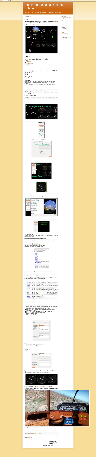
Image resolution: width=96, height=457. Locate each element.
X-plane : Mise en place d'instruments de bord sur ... (67, 24)
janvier (64, 28)
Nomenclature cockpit (65, 33)
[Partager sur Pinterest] (41, 433)
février (64, 27)
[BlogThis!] (39, 433)
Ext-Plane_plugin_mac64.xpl (29, 63)
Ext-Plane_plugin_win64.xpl (29, 65)
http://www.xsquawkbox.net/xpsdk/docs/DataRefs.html (32, 244)
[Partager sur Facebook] (40, 433)
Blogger (51, 445)
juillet (64, 26)
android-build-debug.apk (27, 85)
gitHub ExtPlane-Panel (30, 59)
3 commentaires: (34, 433)
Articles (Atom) (30, 437)
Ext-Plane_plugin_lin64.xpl (28, 61)
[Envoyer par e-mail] (38, 433)
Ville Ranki (55, 21)
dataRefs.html (45, 305)
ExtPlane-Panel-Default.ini (42, 386)
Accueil (63, 32)
